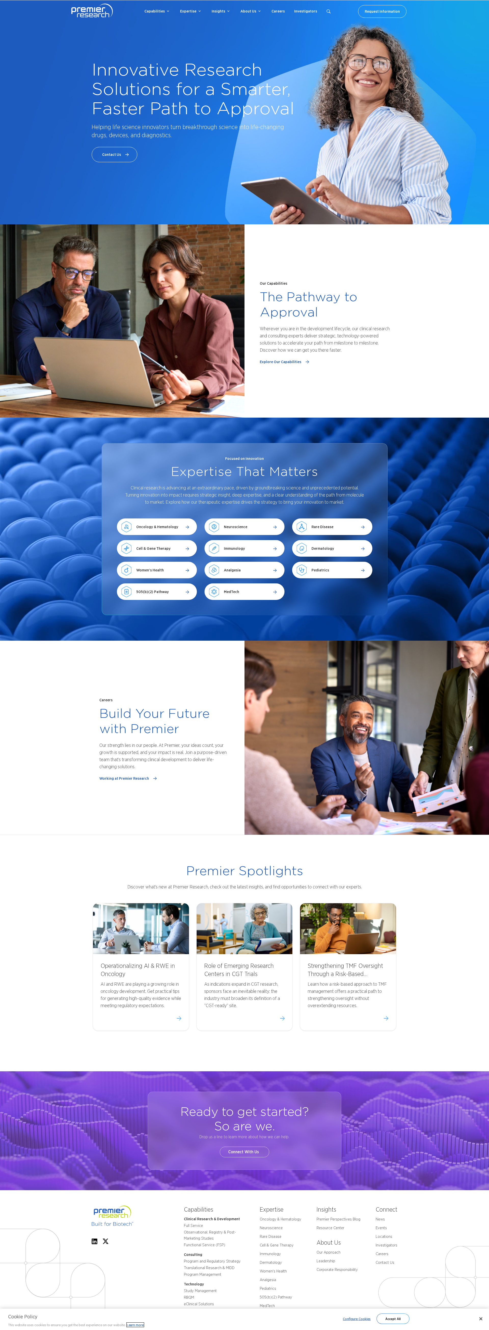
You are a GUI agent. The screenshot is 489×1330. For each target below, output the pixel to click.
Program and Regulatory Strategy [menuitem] (212, 1261)
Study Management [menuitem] (200, 1290)
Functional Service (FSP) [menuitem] (204, 1245)
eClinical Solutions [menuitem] (199, 1304)
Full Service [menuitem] (193, 1225)
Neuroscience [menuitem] (271, 1228)
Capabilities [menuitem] (154, 11)
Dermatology (323, 548)
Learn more (135, 1325)
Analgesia (232, 570)
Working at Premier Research (125, 778)
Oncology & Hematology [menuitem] (280, 1219)
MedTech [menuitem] (267, 1306)
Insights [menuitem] (218, 11)
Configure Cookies (357, 1319)
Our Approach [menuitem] (329, 1252)
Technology (194, 1284)
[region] (244, 1319)
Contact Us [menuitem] (385, 1262)
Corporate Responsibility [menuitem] (337, 1269)
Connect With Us (244, 1151)
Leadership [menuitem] (326, 1261)
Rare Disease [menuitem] (270, 1236)
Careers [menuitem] (278, 11)
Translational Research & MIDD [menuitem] (209, 1268)
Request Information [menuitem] (382, 11)
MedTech (231, 591)
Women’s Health (150, 570)
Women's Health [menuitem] (273, 1271)
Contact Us (112, 154)
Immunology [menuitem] (270, 1254)
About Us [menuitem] (248, 11)
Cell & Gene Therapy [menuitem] (277, 1245)
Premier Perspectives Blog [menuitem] (338, 1219)
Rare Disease (322, 527)
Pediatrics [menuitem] (268, 1288)
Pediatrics (320, 570)
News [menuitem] (380, 1219)
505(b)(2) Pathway (152, 591)
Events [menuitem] (381, 1228)
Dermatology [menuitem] (271, 1262)
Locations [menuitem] (384, 1236)
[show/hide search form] (329, 11)
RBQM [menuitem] (189, 1297)
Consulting (193, 1254)
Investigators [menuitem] (305, 11)
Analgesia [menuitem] (268, 1280)
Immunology (234, 548)
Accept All (393, 1319)
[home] (122, 1216)
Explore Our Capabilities (281, 362)
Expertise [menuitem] (188, 11)
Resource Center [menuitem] (330, 1228)
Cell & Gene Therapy (153, 548)
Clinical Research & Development (212, 1219)
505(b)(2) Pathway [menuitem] (276, 1297)
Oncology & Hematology (157, 527)
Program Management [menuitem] (202, 1274)
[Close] (480, 1318)
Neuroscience (235, 527)
